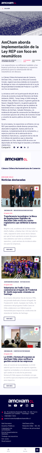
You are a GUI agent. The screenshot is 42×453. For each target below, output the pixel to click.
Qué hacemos (6, 423)
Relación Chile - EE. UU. (31, 426)
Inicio (8, 450)
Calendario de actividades (6, 429)
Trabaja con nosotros (9, 436)
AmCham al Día (28, 423)
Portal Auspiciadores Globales (9, 433)
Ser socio (5, 439)
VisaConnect (6, 441)
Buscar (25, 450)
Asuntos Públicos (8, 426)
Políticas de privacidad (31, 428)
